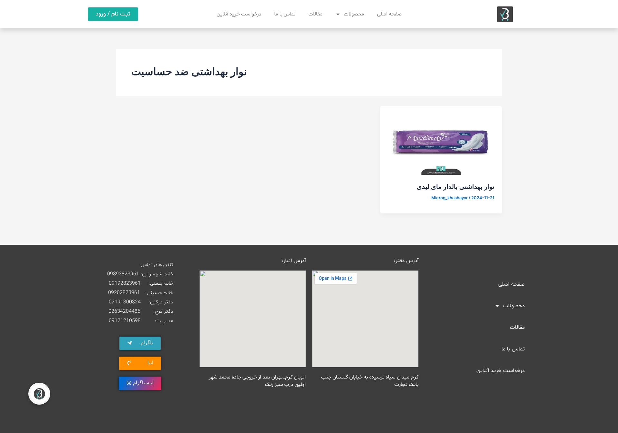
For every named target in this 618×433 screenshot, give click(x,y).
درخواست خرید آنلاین (239, 14)
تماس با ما (284, 14)
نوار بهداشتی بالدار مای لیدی (455, 187)
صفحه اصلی (389, 14)
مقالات (315, 14)
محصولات (354, 14)
